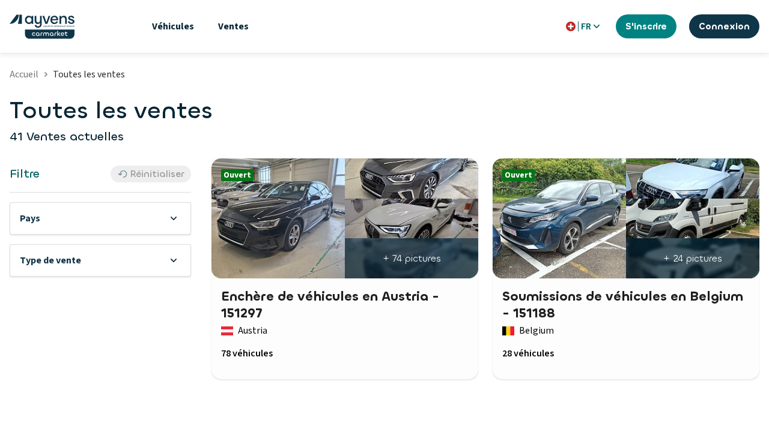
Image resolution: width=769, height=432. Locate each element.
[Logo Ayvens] (42, 26)
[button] (100, 218)
